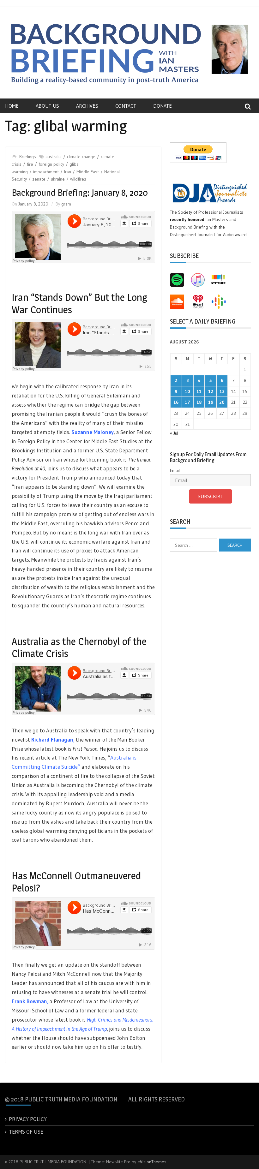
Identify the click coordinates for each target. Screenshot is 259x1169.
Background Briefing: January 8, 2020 (80, 192)
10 (187, 391)
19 (210, 402)
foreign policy (51, 164)
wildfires (78, 179)
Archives (87, 106)
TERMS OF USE (26, 1131)
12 (210, 391)
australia (53, 156)
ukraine (58, 179)
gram (66, 204)
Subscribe (210, 496)
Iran (67, 172)
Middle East (87, 172)
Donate (162, 106)
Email (175, 470)
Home (12, 106)
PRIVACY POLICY (28, 1119)
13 (222, 391)
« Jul (174, 433)
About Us (47, 106)
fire (30, 164)
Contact (125, 106)
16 (175, 402)
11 (199, 391)
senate (38, 179)
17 (187, 402)
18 (199, 402)
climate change (81, 156)
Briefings (27, 156)
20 (222, 402)
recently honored (187, 219)
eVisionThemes (151, 1162)
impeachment (46, 172)
